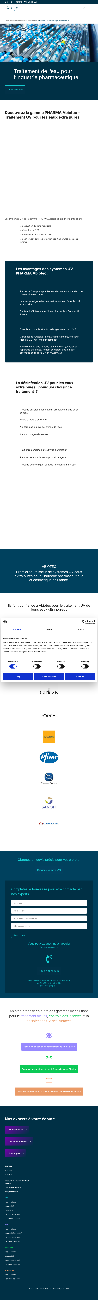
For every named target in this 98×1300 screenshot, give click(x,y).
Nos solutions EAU (31, 21)
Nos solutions (10, 1202)
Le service (9, 1210)
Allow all (80, 677)
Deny (18, 677)
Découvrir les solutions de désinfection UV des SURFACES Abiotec (49, 1091)
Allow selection (49, 677)
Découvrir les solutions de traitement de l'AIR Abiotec (49, 1046)
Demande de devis (12, 1241)
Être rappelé (14, 1153)
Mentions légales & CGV (61, 1289)
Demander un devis (18, 1141)
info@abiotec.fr (11, 1192)
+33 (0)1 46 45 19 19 (49, 971)
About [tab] (81, 629)
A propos (8, 1170)
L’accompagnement (12, 1214)
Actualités (9, 1174)
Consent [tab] (17, 629)
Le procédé (9, 1206)
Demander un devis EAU (49, 870)
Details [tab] (49, 629)
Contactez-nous (15, 89)
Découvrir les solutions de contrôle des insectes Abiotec (49, 1069)
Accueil (9, 21)
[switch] (37, 666)
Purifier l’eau (18, 21)
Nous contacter (16, 1129)
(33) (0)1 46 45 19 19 (13, 1187)
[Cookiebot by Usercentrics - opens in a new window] (84, 622)
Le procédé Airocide (13, 1233)
